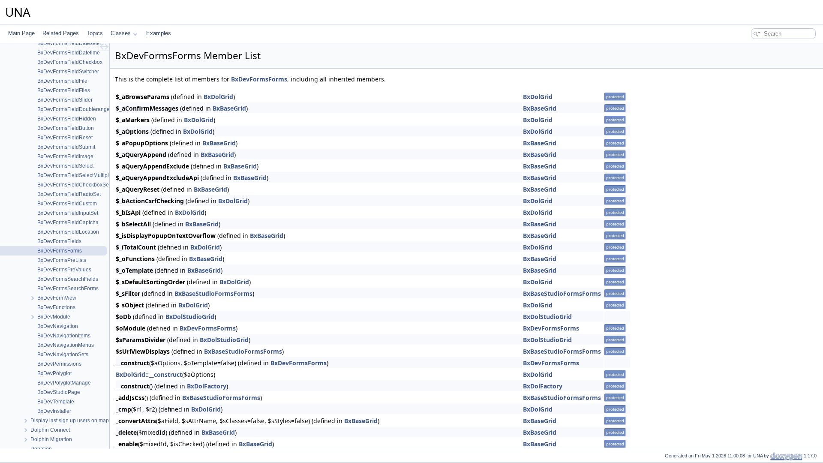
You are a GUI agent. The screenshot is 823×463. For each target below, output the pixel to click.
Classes (121, 33)
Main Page (21, 33)
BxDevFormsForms (259, 79)
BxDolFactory (206, 386)
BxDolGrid (218, 97)
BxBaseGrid (229, 108)
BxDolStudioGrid (189, 317)
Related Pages (60, 33)
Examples (158, 33)
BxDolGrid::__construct (149, 374)
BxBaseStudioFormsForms (213, 293)
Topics (95, 33)
